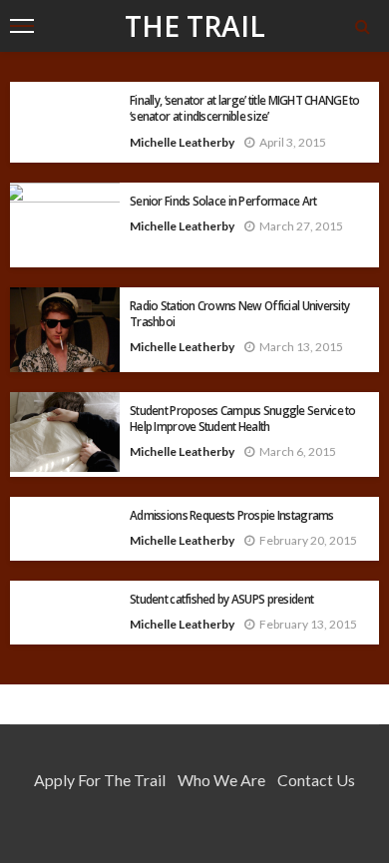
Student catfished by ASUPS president (221, 599)
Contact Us (316, 779)
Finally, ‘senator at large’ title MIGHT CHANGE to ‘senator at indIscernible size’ (245, 108)
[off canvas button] (22, 26)
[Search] (362, 26)
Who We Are (221, 779)
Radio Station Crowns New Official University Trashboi (239, 313)
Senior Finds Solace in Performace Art (223, 201)
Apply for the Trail (100, 779)
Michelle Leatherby (182, 142)
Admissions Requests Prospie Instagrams (232, 515)
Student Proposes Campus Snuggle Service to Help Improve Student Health (243, 418)
